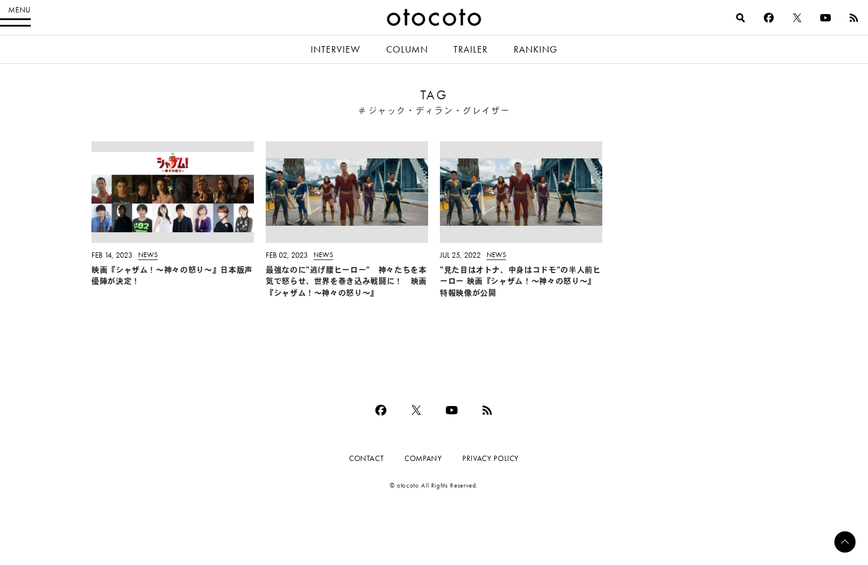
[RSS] (854, 18)
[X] (797, 18)
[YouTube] (825, 18)
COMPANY (423, 458)
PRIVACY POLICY (490, 458)
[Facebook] (769, 18)
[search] (740, 18)
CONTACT (366, 458)
